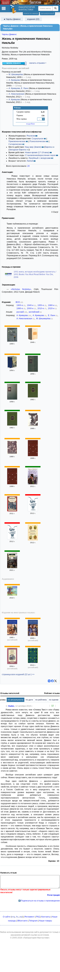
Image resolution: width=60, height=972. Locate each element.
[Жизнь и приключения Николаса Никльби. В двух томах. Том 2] (12, 454)
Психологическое (38, 141)
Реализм (31, 136)
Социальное (38, 138)
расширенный (47, 13)
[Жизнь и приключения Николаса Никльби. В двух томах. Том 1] (33, 426)
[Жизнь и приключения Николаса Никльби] (33, 483)
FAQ (38, 917)
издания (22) (33, 19)
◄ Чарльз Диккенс (12, 19)
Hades (11, 706)
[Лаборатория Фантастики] (13, 9)
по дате (29, 700)
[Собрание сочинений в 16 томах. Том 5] (12, 539)
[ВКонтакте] (49, 681)
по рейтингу (41, 700)
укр (20, 917)
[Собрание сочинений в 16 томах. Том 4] (33, 510)
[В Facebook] (52, 681)
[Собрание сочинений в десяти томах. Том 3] (12, 425)
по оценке (53, 700)
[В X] (55, 681)
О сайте (6, 917)
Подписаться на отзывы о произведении (40, 901)
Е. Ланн (24, 88)
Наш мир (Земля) (33, 147)
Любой (30, 161)
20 (28, 166)
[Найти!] (55, 8)
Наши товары (45, 921)
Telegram (33, 921)
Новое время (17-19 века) (37, 152)
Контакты (45, 917)
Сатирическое (15, 144)
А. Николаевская (16, 94)
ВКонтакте (23, 921)
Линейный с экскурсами (39, 158)
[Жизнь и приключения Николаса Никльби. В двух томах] (33, 339)
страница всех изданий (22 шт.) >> (18, 674)
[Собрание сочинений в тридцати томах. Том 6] (33, 371)
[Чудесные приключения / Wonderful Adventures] (12, 595)
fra (17, 917)
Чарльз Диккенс (9, 34)
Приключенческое (17, 141)
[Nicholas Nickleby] (12, 634)
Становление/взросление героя (40, 155)
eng (13, 917)
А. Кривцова (14, 80)
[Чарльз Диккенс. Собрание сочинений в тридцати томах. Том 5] (12, 399)
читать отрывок (13, 63)
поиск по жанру (31, 13)
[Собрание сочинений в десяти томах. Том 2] (33, 397)
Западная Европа (17, 150)
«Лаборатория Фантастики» (36, 938)
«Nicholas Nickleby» (21, 289)
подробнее (30, 124)
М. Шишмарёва (16, 74)
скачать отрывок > (37, 63)
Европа (48, 147)
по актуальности (15, 700)
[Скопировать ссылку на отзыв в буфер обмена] (7, 706)
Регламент (29, 917)
